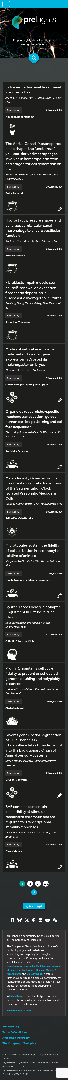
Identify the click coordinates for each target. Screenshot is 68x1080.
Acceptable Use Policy (16, 1037)
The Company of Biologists (19, 1043)
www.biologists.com (19, 1010)
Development (15, 966)
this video (15, 996)
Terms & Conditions (14, 1032)
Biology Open (35, 973)
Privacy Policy (10, 1026)
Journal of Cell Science (37, 966)
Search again (35, 906)
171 (46, 883)
